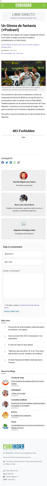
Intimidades (16, 390)
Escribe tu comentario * (11, 271)
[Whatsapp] (14, 162)
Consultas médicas (19, 400)
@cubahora (9, 474)
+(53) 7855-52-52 (11, 471)
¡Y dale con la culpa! (18, 393)
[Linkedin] (11, 162)
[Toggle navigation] (44, 6)
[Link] (18, 162)
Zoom (13, 422)
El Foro (14, 412)
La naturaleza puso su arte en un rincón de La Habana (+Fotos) (27, 426)
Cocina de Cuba (17, 378)
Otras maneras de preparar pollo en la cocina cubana (27, 382)
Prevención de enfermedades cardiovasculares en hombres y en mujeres (28, 404)
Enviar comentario (11, 311)
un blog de (23, 18)
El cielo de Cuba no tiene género (20, 345)
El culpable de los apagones (21, 416)
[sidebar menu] (2, 5)
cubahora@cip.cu (12, 477)
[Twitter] (7, 162)
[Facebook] (3, 162)
